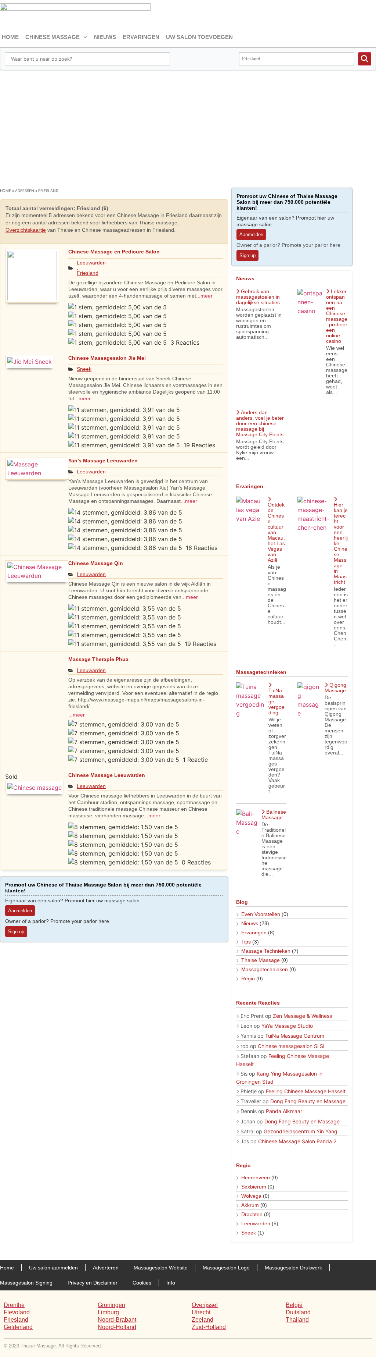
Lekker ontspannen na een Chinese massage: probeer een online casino (336, 316)
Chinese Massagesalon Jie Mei (107, 358)
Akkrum (250, 1205)
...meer (204, 296)
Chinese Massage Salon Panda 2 (297, 1141)
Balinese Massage (273, 814)
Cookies (142, 1283)
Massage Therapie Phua (98, 659)
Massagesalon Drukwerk (293, 1268)
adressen (24, 190)
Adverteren (106, 1268)
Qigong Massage (335, 687)
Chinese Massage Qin (95, 563)
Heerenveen (255, 1177)
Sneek (84, 369)
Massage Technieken (265, 951)
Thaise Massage (260, 960)
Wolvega (251, 1196)
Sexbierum (253, 1187)
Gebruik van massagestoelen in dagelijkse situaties (258, 296)
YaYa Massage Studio (287, 1026)
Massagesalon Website (161, 1268)
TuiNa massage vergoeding (276, 701)
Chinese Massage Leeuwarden (106, 775)
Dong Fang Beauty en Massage (308, 1101)
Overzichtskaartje (26, 230)
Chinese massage (52, 37)
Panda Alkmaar (284, 1111)
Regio (248, 978)
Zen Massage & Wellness (302, 1016)
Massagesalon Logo (226, 1268)
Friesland (87, 273)
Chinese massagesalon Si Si (291, 1046)
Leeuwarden (91, 262)
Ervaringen (141, 37)
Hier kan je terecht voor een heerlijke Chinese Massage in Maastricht (341, 543)
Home (10, 37)
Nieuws (105, 37)
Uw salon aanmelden (53, 1268)
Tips (246, 942)
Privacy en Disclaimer (93, 1283)
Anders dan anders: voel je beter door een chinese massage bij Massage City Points (260, 423)
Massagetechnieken (264, 969)
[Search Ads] (364, 58)
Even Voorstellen (260, 914)
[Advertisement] (188, 125)
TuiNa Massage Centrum (294, 1036)
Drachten (252, 1214)
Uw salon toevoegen (199, 37)
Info (170, 1283)
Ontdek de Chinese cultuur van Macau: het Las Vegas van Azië (276, 532)
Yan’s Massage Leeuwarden (103, 460)
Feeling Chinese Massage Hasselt (306, 1091)
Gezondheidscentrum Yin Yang (300, 1131)
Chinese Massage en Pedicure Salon (114, 252)
